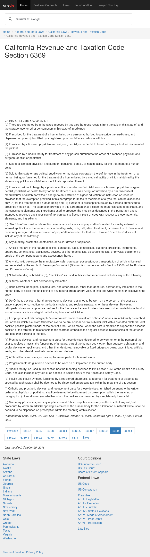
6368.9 (103, 431)
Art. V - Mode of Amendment (95, 515)
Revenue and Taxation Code (88, 32)
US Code (83, 483)
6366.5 (27, 431)
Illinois (7, 487)
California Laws (57, 32)
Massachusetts (12, 495)
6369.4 (25, 437)
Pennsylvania (11, 526)
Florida (7, 480)
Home (24, 5)
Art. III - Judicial (87, 507)
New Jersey (10, 507)
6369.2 (11, 437)
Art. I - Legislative (88, 499)
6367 (39, 431)
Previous (12, 431)
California (9, 476)
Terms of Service (13, 552)
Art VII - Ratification (90, 523)
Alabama (8, 464)
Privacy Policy (34, 552)
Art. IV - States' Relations (93, 511)
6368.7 (90, 431)
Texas (6, 530)
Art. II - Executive (88, 503)
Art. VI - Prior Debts (90, 519)
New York (9, 511)
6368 (50, 431)
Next (86, 437)
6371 (75, 437)
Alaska (7, 468)
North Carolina (12, 515)
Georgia (8, 483)
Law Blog (83, 528)
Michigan (8, 499)
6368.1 (63, 431)
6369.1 (128, 431)
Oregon (7, 523)
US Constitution (87, 489)
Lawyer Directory (108, 5)
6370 (50, 437)
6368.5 (76, 431)
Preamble (84, 495)
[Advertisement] (75, 88)
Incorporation (83, 5)
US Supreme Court (89, 464)
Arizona (7, 472)
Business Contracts (45, 5)
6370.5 (63, 437)
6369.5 (38, 437)
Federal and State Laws (29, 32)
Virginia (7, 534)
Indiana (7, 491)
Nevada (7, 503)
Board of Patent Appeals (93, 472)
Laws (66, 5)
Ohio (6, 519)
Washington (10, 538)
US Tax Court (86, 468)
